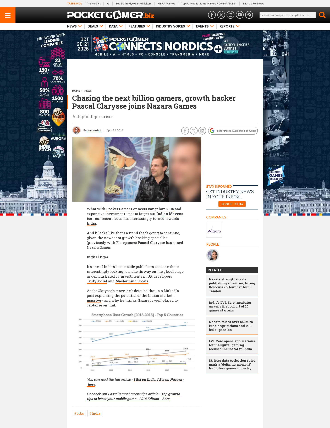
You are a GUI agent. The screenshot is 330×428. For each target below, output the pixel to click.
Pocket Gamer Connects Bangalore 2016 (140, 209)
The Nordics (93, 3)
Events (202, 26)
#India (94, 413)
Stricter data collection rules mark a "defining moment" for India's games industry (232, 364)
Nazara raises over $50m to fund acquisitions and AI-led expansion (231, 326)
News (72, 26)
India (91, 223)
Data (113, 26)
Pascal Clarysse (151, 242)
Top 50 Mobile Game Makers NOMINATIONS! (209, 3)
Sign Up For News (253, 3)
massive (94, 300)
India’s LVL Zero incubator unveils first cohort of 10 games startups (230, 306)
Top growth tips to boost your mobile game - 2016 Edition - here (133, 396)
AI (108, 3)
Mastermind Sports (131, 281)
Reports (227, 26)
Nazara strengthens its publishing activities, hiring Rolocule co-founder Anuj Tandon (232, 285)
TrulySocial (97, 281)
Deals (93, 26)
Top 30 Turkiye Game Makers (133, 3)
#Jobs (79, 413)
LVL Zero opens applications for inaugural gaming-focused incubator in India (232, 345)
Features (137, 26)
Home (76, 90)
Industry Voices (170, 26)
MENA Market (166, 3)
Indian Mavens (169, 213)
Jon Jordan (94, 130)
